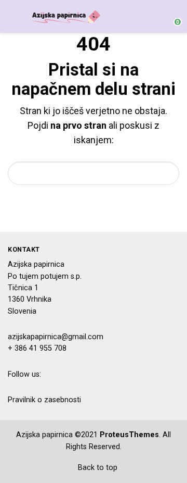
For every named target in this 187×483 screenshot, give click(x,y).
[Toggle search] (152, 17)
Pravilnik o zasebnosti (44, 399)
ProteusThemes (129, 434)
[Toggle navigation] (13, 16)
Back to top (96, 467)
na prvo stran (78, 125)
